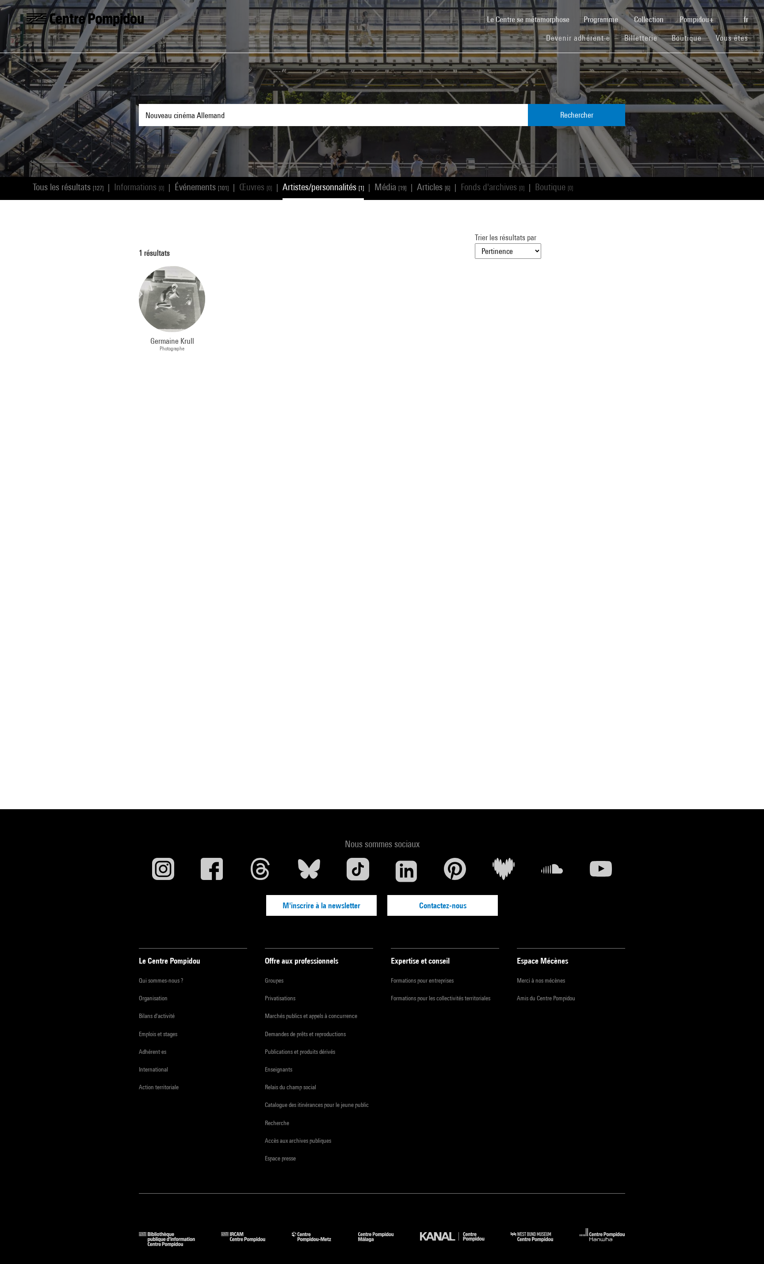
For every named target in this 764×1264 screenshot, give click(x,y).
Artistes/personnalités (323, 186)
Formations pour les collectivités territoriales (440, 998)
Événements (202, 186)
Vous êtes (733, 37)
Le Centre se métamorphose (532, 19)
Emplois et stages (158, 1033)
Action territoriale (159, 1087)
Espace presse (280, 1158)
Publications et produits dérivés (300, 1051)
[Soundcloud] (552, 871)
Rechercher (576, 114)
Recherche (277, 1122)
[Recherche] (729, 14)
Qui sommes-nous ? (161, 980)
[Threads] (260, 871)
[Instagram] (163, 871)
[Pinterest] (455, 871)
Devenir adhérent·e (581, 37)
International (153, 1069)
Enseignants (278, 1069)
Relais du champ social (290, 1087)
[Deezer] (503, 871)
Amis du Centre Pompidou (546, 998)
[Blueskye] (309, 871)
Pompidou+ (697, 19)
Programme (602, 19)
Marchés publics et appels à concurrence (311, 1015)
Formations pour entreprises (422, 980)
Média (390, 186)
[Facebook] (211, 871)
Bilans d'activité (157, 1015)
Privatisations (280, 998)
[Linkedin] (406, 871)
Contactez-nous (442, 905)
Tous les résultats (68, 186)
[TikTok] (357, 871)
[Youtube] (601, 871)
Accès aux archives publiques (298, 1140)
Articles (433, 186)
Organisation (153, 998)
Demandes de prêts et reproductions (305, 1033)
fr (747, 19)
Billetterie (640, 37)
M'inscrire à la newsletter (321, 905)
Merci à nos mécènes (541, 980)
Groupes (274, 980)
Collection (649, 19)
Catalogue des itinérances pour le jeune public (317, 1104)
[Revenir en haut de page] (743, 1243)
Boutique (690, 37)
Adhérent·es (152, 1051)
